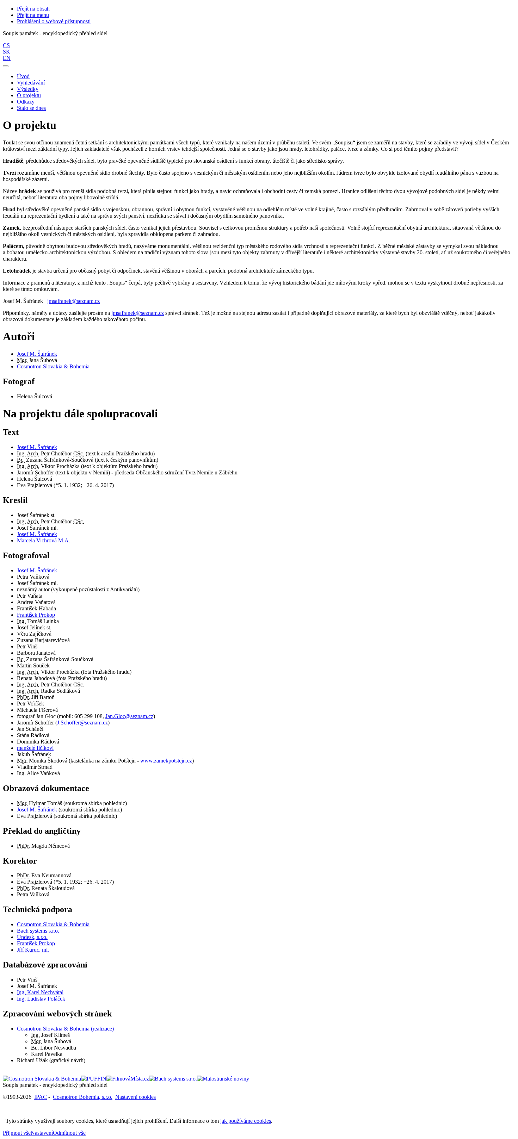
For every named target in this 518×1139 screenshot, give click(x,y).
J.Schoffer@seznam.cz (82, 723)
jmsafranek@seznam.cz (73, 301)
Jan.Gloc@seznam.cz (129, 716)
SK (6, 52)
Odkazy (26, 102)
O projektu (29, 95)
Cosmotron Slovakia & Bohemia (53, 366)
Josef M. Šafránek (37, 354)
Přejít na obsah (33, 9)
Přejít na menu (33, 15)
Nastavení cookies (135, 1097)
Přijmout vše (17, 1133)
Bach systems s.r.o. (38, 931)
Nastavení (42, 1133)
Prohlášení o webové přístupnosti (54, 21)
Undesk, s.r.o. (32, 937)
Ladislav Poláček (41, 999)
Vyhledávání (31, 83)
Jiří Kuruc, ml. (33, 950)
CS (6, 45)
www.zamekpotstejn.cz (166, 761)
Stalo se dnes (31, 108)
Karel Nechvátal (40, 992)
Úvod (23, 76)
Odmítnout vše (69, 1133)
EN (7, 58)
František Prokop (36, 615)
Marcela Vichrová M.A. (43, 540)
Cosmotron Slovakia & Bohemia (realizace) (65, 1029)
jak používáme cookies (245, 1121)
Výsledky (27, 89)
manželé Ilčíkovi (35, 748)
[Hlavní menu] (5, 66)
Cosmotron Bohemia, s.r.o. (82, 1097)
